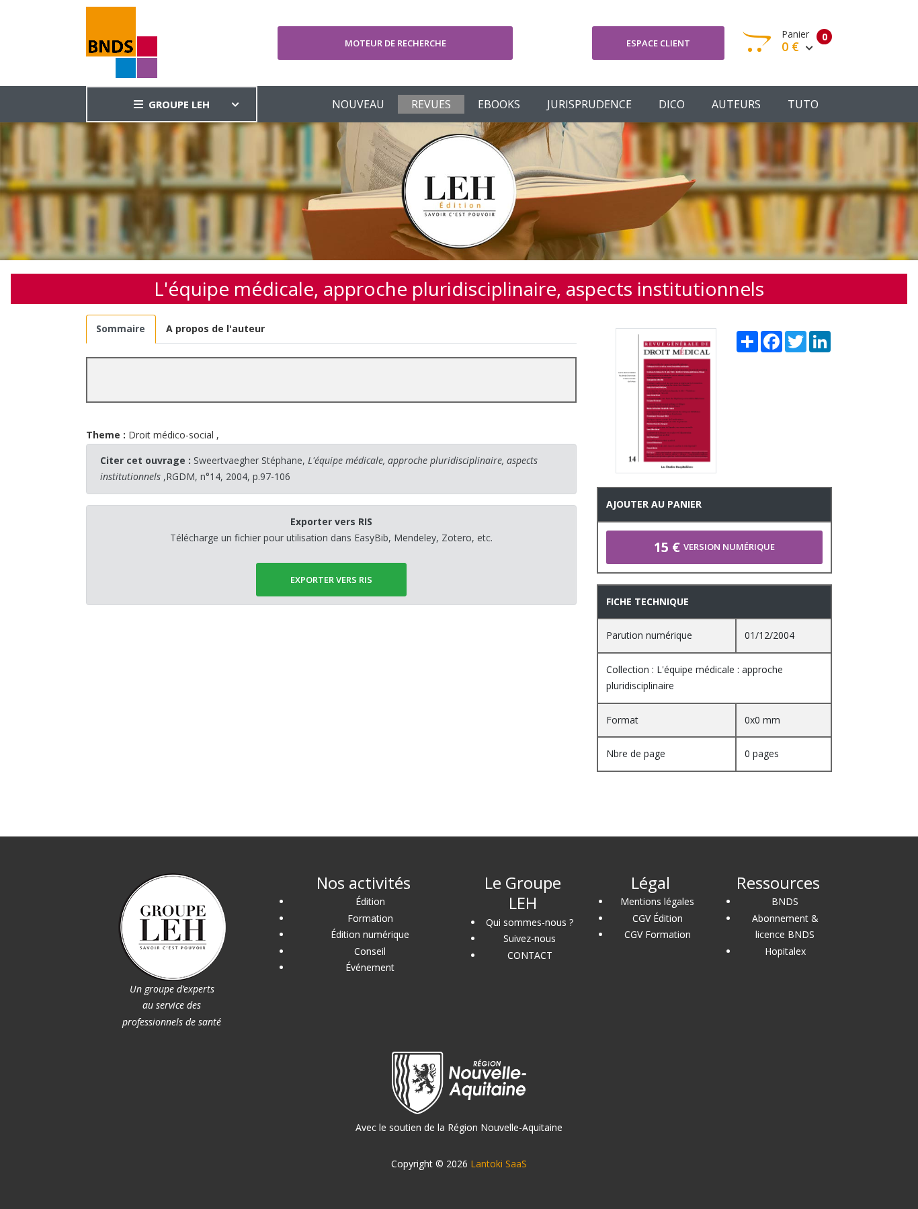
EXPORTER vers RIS (331, 580)
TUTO (803, 104)
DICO (672, 104)
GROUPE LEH (179, 104)
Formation (370, 918)
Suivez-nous (529, 938)
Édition (370, 901)
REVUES (431, 104)
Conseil (370, 951)
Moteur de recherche (395, 43)
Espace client (658, 43)
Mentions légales (657, 901)
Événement (369, 967)
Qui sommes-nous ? (529, 922)
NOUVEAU (358, 104)
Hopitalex (785, 951)
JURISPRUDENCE (589, 104)
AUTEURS (736, 104)
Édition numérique (370, 934)
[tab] (121, 329)
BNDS (784, 901)
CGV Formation (657, 934)
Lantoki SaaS (498, 1163)
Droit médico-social (171, 434)
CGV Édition (657, 918)
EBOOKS (499, 104)
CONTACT (529, 955)
